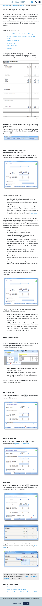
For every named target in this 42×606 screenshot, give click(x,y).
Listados (21, 5)
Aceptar (26, 603)
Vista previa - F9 (12, 46)
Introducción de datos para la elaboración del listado (21, 37)
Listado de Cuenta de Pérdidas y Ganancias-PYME (22, 592)
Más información (17, 603)
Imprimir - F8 (11, 43)
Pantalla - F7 (11, 48)
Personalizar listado (13, 41)
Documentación (6, 5)
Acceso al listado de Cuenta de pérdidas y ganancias (22, 34)
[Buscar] (32, 2)
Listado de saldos (12, 587)
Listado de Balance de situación (16, 589)
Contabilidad (14, 5)
